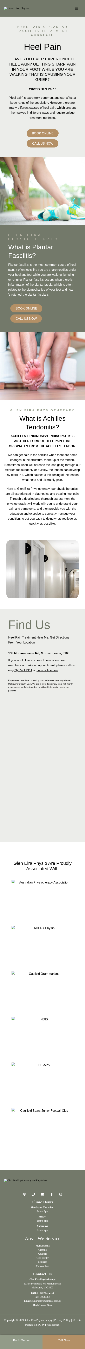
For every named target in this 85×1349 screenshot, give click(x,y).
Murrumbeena (43, 1245)
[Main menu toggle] (76, 8)
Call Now (64, 1340)
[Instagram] (61, 1194)
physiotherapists (68, 488)
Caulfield (42, 1253)
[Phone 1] (34, 1194)
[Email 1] (43, 1194)
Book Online (21, 1340)
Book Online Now (42, 1305)
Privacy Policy (62, 1320)
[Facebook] (52, 1194)
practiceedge (52, 1324)
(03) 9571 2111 (22, 670)
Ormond (42, 1249)
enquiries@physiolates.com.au (46, 1300)
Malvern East (42, 1266)
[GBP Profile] (24, 1194)
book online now (47, 670)
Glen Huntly (43, 1257)
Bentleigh (42, 1261)
